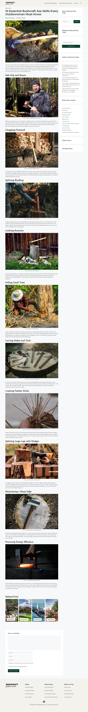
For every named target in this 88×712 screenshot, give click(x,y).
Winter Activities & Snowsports (70, 132)
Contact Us (75, 3)
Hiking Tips (65, 119)
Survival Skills (65, 125)
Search (77, 21)
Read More (11, 619)
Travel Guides (66, 128)
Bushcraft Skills (49, 690)
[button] (81, 3)
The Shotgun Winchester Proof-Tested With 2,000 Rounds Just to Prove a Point (71, 85)
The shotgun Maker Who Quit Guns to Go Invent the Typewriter (70, 74)
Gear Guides (65, 117)
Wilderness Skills (66, 130)
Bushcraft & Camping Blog (51, 3)
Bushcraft (8, 8)
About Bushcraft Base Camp (65, 3)
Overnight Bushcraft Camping (70, 123)
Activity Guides (66, 108)
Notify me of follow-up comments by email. (21, 663)
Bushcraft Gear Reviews (51, 697)
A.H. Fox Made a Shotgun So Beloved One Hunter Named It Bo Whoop (70, 79)
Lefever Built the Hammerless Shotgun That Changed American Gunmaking (70, 90)
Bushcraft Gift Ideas (50, 693)
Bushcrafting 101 (49, 687)
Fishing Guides (66, 114)
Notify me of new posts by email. (18, 666)
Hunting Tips (65, 121)
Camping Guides (66, 112)
